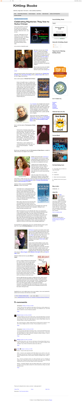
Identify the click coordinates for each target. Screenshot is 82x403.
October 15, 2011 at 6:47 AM (27, 329)
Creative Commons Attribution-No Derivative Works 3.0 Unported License (58, 219)
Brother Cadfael (45, 56)
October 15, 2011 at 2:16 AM (27, 305)
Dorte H (18, 315)
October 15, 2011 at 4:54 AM (26, 315)
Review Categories (32, 13)
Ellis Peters (28, 297)
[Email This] (33, 295)
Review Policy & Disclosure (22, 13)
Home (15, 13)
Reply (18, 311)
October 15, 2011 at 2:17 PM (26, 348)
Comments (56, 46)
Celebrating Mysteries (21, 297)
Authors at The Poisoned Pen (55, 13)
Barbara (18, 339)
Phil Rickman (31, 229)
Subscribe (59, 35)
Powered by (56, 38)
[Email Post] (31, 295)
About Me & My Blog (17, 15)
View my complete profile (57, 212)
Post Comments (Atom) (23, 391)
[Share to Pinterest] (37, 295)
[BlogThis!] (34, 295)
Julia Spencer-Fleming (40, 297)
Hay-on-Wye (31, 235)
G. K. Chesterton (33, 103)
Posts (55, 44)
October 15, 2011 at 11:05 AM (26, 339)
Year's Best (39, 13)
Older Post (47, 389)
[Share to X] (35, 295)
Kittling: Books (25, 5)
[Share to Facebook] (36, 295)
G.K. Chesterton (33, 297)
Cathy (18, 348)
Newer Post (17, 389)
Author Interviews (45, 13)
